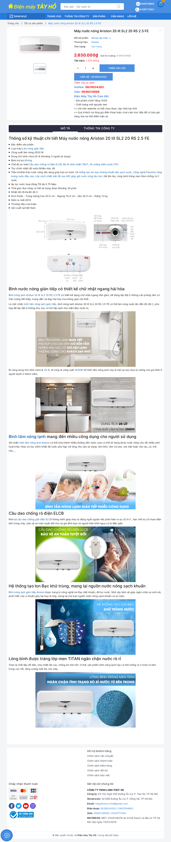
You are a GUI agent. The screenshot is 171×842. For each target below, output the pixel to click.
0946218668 (147, 3)
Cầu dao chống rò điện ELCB (45, 164)
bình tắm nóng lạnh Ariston (35, 442)
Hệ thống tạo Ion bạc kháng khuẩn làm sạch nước (103, 172)
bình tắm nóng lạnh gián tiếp (40, 304)
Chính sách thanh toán (99, 760)
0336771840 (146, 9)
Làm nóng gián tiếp (33, 148)
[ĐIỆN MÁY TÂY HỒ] (32, 6)
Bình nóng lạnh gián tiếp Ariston (26, 592)
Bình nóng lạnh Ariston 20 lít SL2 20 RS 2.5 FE (34, 295)
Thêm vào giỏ (117, 68)
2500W (79, 369)
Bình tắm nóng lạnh (27, 436)
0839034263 (94, 87)
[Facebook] (12, 806)
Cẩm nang (117, 16)
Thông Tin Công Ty (76, 16)
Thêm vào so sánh (84, 82)
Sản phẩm (99, 16)
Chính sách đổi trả (97, 770)
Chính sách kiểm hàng (99, 765)
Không (28, 160)
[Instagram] (33, 806)
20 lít (47, 369)
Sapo (116, 835)
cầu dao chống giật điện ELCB (35, 519)
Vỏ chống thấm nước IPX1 (104, 164)
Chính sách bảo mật (98, 775)
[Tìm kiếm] (119, 6)
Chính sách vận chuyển (100, 755)
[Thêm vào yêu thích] (160, 31)
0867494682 (125, 808)
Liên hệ (132, 16)
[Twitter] (19, 806)
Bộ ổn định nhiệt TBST (75, 164)
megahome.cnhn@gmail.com (111, 803)
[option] (40, 45)
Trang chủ (54, 16)
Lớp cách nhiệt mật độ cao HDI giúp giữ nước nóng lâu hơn (68, 176)
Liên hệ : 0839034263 (93, 76)
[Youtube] (26, 806)
